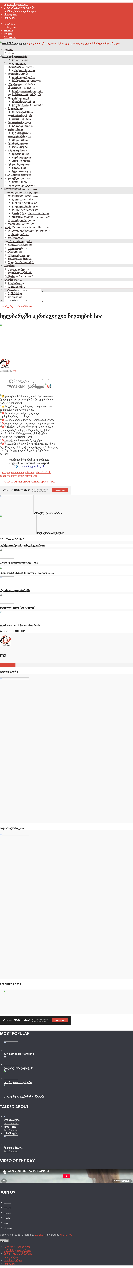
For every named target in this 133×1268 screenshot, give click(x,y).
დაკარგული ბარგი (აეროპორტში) (17, 607)
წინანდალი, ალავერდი (24, 66)
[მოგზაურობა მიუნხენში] (11, 1078)
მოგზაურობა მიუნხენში (18, 1082)
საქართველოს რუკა (18, 234)
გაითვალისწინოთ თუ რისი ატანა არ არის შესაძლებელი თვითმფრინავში (25, 474)
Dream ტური (12, 1120)
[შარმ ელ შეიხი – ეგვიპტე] (11, 1050)
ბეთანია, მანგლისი (21, 136)
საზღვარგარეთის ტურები (19, 7)
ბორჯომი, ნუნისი (20, 153)
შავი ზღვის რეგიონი (18, 185)
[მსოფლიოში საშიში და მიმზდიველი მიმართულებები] (1, 568)
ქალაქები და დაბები (18, 269)
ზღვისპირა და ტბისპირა (20, 272)
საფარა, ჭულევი (20, 157)
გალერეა (8, 279)
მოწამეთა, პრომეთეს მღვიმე (26, 94)
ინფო (8, 227)
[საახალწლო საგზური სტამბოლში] (11, 1093)
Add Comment (11, 1123)
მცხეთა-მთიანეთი (17, 164)
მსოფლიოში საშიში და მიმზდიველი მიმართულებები (27, 573)
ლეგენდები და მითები (23, 220)
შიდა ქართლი (15, 108)
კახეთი (11, 52)
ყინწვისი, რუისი (20, 118)
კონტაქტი (10, 17)
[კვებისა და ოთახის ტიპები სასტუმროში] (7, 620)
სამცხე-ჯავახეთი (16, 150)
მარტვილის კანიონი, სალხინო (27, 104)
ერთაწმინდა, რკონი (22, 115)
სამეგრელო (14, 97)
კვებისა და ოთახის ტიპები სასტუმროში (20, 625)
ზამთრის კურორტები (22, 216)
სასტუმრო (9, 265)
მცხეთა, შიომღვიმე (21, 171)
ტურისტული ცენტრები (19, 258)
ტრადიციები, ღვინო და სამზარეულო (30, 213)
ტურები (9, 49)
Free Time (10, 1126)
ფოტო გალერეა (16, 282)
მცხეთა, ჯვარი (19, 167)
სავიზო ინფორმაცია (16, 4)
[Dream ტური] (4, 1116)
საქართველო (11, 192)
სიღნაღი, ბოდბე (20, 59)
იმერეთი (12, 87)
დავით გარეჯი (19, 63)
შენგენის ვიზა (15, 251)
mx (14, 370)
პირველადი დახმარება (20, 244)
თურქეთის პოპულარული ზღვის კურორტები (22, 545)
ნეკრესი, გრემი (19, 70)
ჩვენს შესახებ (15, 279)
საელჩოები (11, 1257)
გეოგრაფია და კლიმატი (24, 189)
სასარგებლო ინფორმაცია (20, 11)
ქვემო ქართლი (15, 129)
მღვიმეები (17, 213)
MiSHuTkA (66, 1234)
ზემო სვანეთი (15, 143)
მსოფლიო (10, 14)
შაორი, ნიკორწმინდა (22, 125)
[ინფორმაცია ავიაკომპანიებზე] (7, 585)
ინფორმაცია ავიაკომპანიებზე (15, 590)
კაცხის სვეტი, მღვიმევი (23, 91)
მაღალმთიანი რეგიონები (21, 276)
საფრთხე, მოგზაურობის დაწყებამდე (19, 562)
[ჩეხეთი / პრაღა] (11, 1144)
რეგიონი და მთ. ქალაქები (25, 192)
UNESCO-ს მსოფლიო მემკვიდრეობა (31, 230)
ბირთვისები (18, 139)
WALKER (39, 1234)
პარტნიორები (15, 296)
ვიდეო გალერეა (16, 286)
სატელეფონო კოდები (17, 1247)
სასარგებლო (14, 262)
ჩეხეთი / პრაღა (13, 1148)
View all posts (7, 665)
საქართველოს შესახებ (19, 195)
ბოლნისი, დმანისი (21, 132)
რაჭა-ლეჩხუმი (15, 122)
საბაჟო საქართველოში (20, 241)
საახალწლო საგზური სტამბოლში (24, 1096)
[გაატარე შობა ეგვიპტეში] (11, 1064)
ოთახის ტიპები (13, 1260)
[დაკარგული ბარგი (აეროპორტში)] (7, 602)
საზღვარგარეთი (12, 188)
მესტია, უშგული (20, 146)
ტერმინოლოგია (16, 237)
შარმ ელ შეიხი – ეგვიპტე (19, 1054)
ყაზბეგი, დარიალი (21, 178)
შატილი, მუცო (19, 181)
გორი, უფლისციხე (21, 98)
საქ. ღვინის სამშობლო (23, 223)
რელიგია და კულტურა (24, 199)
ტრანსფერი (11, 1133)
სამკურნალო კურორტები (25, 209)
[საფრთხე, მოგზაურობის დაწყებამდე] (7, 557)
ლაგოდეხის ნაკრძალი (23, 84)
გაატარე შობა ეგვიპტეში (18, 1068)
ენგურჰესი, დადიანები (23, 87)
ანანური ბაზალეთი (21, 174)
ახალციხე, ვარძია (21, 160)
